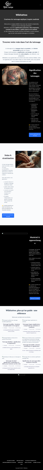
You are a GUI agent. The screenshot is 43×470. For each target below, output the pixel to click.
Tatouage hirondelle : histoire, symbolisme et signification (31, 345)
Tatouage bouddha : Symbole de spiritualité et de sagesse (11, 325)
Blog (21, 464)
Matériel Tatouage (37, 462)
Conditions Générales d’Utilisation (9, 462)
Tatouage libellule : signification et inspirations (11, 342)
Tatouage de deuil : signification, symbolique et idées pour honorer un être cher (11, 362)
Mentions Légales (20, 460)
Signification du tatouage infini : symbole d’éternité (31, 361)
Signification (20, 462)
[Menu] (40, 4)
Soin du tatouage (28, 462)
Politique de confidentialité (30, 460)
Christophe (5, 327)
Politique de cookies (11, 460)
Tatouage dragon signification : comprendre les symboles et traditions (31, 326)
